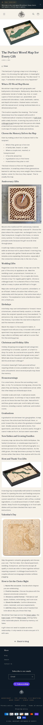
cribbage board (7, 123)
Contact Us (8, 664)
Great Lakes (31, 615)
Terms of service (35, 705)
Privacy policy (7, 705)
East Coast (6, 618)
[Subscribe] (32, 676)
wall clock (37, 118)
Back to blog (23, 641)
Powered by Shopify (29, 721)
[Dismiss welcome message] (40, 4)
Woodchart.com (17, 721)
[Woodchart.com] (21, 694)
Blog (5, 655)
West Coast (21, 618)
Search (6, 659)
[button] (4, 14)
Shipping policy (21, 709)
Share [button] (6, 66)
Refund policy (20, 705)
